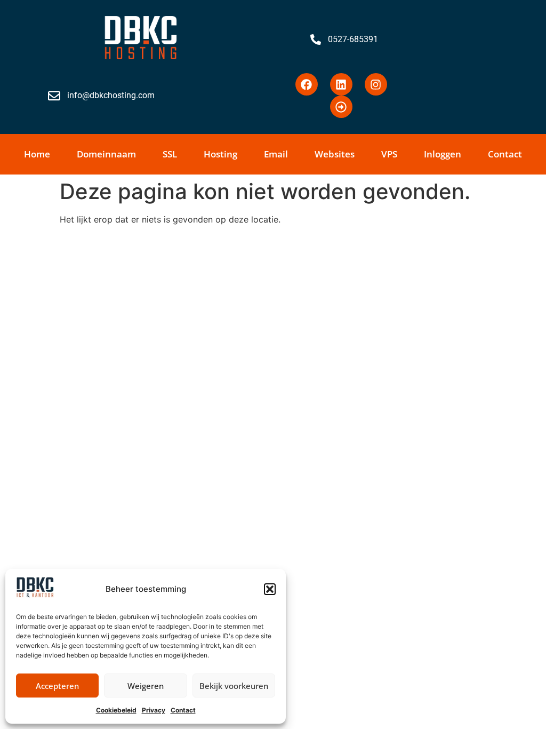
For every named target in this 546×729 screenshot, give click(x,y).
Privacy (153, 710)
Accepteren (57, 685)
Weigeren (145, 685)
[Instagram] (376, 84)
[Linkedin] (341, 84)
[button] (269, 589)
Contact (183, 710)
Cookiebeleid (116, 710)
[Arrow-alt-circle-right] (341, 107)
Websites (335, 154)
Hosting (220, 154)
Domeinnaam (106, 154)
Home (37, 154)
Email (276, 154)
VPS (389, 154)
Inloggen (442, 154)
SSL (170, 154)
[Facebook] (306, 84)
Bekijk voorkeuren (233, 685)
